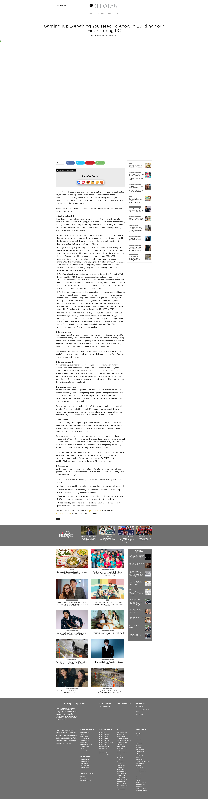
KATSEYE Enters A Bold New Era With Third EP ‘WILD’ (136, 219)
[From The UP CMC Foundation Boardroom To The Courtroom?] (148, 611)
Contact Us (83, 703)
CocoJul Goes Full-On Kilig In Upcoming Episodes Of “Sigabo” (135, 249)
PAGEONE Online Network (97, 35)
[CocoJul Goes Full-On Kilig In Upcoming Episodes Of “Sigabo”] (148, 248)
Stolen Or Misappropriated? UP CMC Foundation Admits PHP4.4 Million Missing (136, 592)
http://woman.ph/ (94, 511)
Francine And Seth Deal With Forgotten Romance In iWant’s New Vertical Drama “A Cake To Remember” (136, 189)
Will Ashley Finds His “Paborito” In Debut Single (135, 239)
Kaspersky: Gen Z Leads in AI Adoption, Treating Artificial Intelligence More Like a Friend (136, 200)
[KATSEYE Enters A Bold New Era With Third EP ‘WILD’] (148, 218)
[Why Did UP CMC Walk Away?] (148, 628)
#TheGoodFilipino (133, 225)
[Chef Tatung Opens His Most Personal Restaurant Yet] (148, 565)
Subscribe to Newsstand (124, 703)
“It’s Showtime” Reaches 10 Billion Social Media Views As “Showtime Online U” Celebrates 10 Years (136, 177)
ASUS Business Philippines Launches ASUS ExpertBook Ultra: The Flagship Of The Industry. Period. (136, 574)
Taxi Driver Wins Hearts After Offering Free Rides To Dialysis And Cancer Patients (136, 229)
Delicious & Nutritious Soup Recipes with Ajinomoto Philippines (135, 166)
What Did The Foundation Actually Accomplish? (135, 635)
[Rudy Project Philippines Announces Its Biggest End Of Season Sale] (148, 557)
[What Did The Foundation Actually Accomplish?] (148, 636)
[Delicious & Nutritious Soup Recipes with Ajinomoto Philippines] (148, 165)
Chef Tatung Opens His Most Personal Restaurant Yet (136, 565)
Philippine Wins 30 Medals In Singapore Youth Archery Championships (144, 539)
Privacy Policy (139, 706)
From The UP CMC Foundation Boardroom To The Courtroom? (136, 611)
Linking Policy (139, 714)
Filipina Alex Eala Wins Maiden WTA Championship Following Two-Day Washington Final (126, 539)
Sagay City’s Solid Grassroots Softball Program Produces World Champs (107, 539)
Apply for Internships (104, 706)
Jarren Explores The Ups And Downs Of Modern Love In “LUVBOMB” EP (136, 210)
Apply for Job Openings (105, 703)
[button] (150, 6)
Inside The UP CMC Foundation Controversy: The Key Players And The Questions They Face (136, 602)
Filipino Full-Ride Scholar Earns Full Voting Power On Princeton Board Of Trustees (88, 539)
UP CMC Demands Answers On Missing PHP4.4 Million (135, 583)
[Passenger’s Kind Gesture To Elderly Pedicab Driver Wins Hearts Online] (148, 257)
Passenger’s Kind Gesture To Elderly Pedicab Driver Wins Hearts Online (135, 259)
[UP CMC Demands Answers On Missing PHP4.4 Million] (148, 583)
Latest (130, 163)
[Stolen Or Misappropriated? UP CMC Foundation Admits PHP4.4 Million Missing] (148, 592)
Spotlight (58, 519)
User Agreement (140, 703)
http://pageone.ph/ (63, 513)
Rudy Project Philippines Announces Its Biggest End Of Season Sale (136, 556)
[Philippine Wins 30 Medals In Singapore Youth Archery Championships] (144, 530)
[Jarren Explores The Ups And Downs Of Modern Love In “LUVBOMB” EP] (148, 209)
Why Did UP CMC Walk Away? (136, 626)
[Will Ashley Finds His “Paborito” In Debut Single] (148, 238)
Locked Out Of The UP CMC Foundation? (136, 618)
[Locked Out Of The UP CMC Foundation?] (148, 620)
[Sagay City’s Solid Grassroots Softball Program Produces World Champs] (107, 530)
